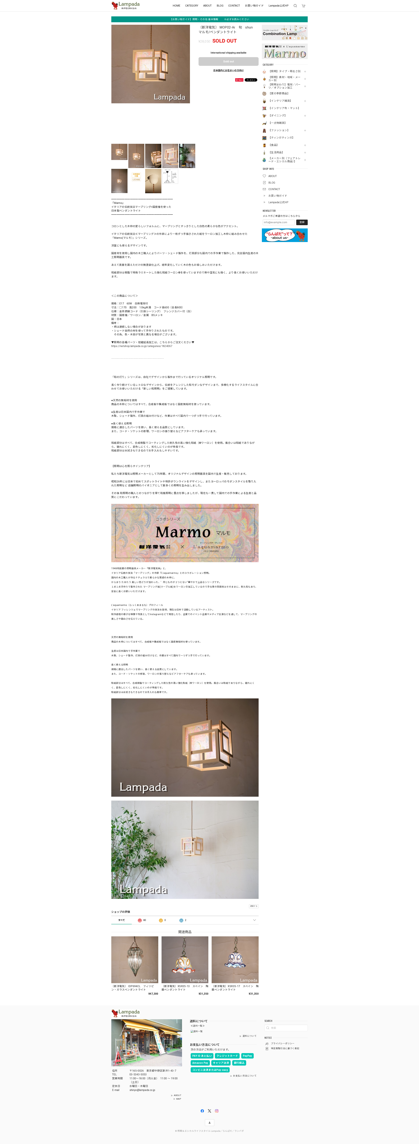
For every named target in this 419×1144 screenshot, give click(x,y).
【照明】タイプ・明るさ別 (284, 71)
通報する (253, 906)
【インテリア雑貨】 (280, 100)
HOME (176, 5)
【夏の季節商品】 (279, 93)
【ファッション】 (279, 130)
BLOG (220, 5)
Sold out (228, 61)
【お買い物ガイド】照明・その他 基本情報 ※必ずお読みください (209, 19)
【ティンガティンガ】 (281, 137)
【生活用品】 (276, 152)
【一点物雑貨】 (277, 123)
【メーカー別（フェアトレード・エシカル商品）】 (284, 160)
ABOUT (207, 5)
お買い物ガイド (254, 5)
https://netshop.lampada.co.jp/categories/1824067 (141, 346)
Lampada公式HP (279, 5)
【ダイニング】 (277, 115)
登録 (302, 222)
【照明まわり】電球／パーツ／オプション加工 (284, 86)
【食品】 (273, 145)
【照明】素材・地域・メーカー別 (284, 79)
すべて (121, 920)
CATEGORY (191, 5)
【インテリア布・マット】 (284, 108)
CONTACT (234, 5)
